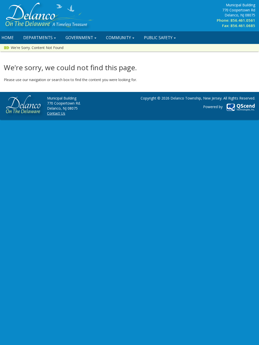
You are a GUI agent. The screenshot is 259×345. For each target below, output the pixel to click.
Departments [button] (38, 37)
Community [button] (118, 37)
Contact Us (56, 113)
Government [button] (79, 37)
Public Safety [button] (158, 37)
